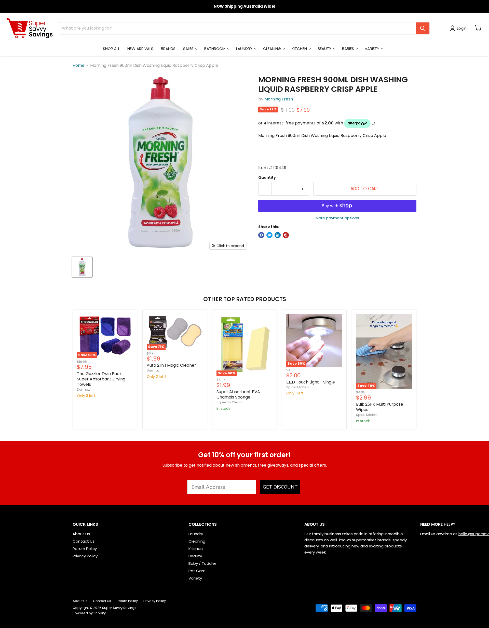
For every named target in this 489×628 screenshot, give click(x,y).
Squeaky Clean (229, 402)
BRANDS (168, 48)
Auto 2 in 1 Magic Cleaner (171, 365)
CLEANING (272, 48)
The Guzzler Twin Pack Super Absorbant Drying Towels (101, 379)
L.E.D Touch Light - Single (310, 382)
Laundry (195, 533)
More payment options (337, 218)
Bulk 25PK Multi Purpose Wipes (379, 407)
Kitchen (195, 548)
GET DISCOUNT (280, 487)
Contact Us (83, 541)
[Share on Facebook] (261, 235)
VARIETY (372, 48)
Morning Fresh (278, 99)
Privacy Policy (85, 556)
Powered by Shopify (89, 613)
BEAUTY (325, 48)
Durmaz (83, 389)
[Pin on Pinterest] (286, 235)
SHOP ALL (111, 48)
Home (79, 65)
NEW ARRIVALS (140, 48)
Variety (195, 578)
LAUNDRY (244, 48)
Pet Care (197, 570)
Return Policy (85, 548)
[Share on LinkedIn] (278, 235)
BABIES (348, 48)
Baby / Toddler (202, 563)
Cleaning (196, 541)
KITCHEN (300, 48)
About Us (81, 533)
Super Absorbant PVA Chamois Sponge (238, 394)
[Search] (422, 28)
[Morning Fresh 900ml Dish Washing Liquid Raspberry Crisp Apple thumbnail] (82, 267)
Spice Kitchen (297, 387)
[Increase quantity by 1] (302, 189)
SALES (189, 48)
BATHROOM (215, 48)
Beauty (195, 556)
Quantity (267, 177)
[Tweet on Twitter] (269, 235)
